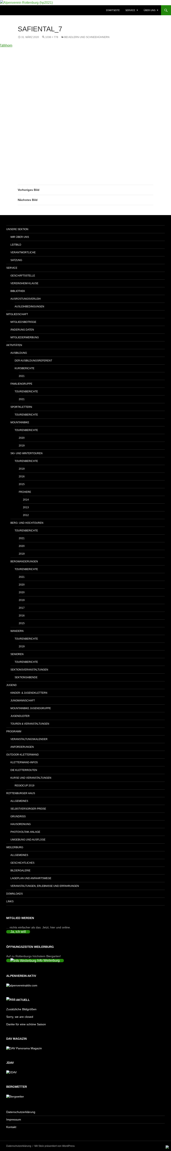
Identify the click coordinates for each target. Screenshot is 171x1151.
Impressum (13, 1119)
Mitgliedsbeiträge (23, 322)
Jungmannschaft (22, 700)
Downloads (14, 893)
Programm (13, 731)
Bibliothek (17, 291)
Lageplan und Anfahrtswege (30, 878)
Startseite (113, 10)
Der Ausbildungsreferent (33, 360)
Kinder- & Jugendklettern (28, 692)
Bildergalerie (20, 870)
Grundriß (18, 816)
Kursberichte (24, 368)
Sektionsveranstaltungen (29, 669)
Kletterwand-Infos (24, 762)
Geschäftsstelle (22, 275)
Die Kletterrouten (23, 770)
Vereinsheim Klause (24, 283)
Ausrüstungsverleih (25, 298)
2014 (26, 499)
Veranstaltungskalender (29, 739)
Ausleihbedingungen (29, 306)
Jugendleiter (20, 716)
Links (10, 901)
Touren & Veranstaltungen (29, 723)
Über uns (149, 10)
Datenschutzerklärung (20, 1112)
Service (130, 10)
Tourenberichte (26, 391)
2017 (22, 607)
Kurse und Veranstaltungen (30, 777)
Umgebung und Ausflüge (27, 839)
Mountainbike (19, 422)
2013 (26, 507)
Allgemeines (19, 801)
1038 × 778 (51, 37)
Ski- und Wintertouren (26, 453)
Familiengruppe (21, 383)
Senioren (17, 654)
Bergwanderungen (24, 561)
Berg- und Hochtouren (26, 522)
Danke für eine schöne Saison (26, 1024)
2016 (22, 476)
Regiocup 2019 (24, 785)
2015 (22, 484)
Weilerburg (14, 847)
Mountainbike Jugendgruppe (30, 708)
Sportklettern (21, 407)
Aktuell (23, 999)
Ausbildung (18, 352)
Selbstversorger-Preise (28, 808)
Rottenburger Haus (20, 793)
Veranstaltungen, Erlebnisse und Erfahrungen (44, 886)
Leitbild (15, 244)
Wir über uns (19, 237)
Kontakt (11, 1127)
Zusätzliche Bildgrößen (21, 1009)
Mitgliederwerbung (24, 337)
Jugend (11, 685)
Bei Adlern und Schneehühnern (86, 37)
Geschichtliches (22, 862)
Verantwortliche (23, 252)
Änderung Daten (22, 329)
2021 (22, 376)
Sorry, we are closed (19, 1016)
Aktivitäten (14, 345)
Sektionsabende (26, 677)
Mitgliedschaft (17, 314)
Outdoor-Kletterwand (22, 754)
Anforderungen (22, 746)
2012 (26, 515)
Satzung (16, 260)
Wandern (17, 631)
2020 (22, 437)
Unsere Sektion (17, 229)
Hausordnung (20, 824)
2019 (22, 445)
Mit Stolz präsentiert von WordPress (54, 1146)
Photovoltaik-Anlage (25, 831)
